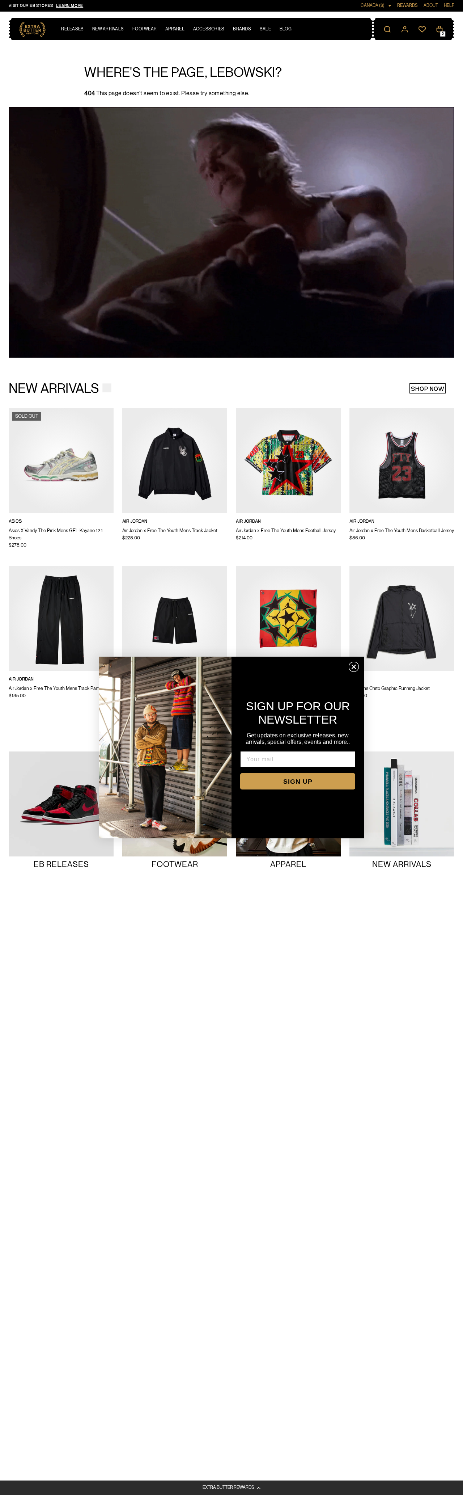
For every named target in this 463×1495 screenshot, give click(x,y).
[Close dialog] (353, 666)
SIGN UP (298, 781)
